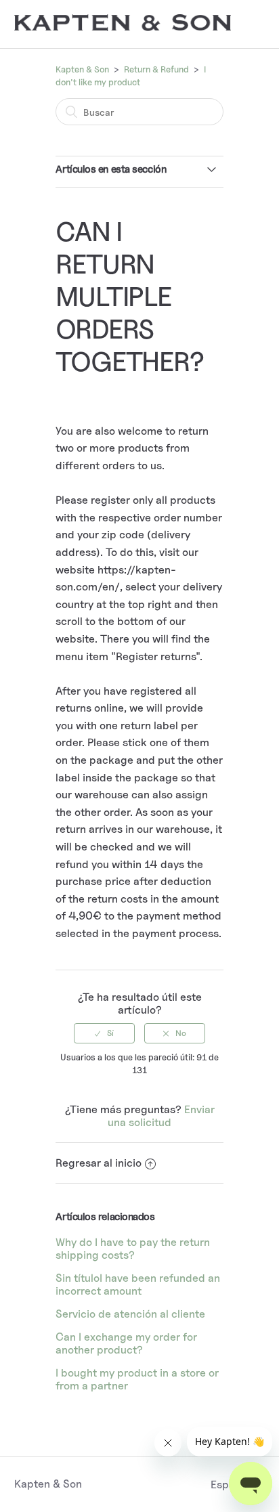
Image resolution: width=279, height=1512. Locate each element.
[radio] (104, 1033)
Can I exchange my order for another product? (126, 1343)
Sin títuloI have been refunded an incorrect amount (138, 1284)
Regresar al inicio (99, 1163)
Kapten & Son (82, 69)
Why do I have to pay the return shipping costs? (133, 1248)
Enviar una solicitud (161, 1116)
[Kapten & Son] (122, 27)
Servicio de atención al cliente (130, 1314)
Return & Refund (156, 69)
